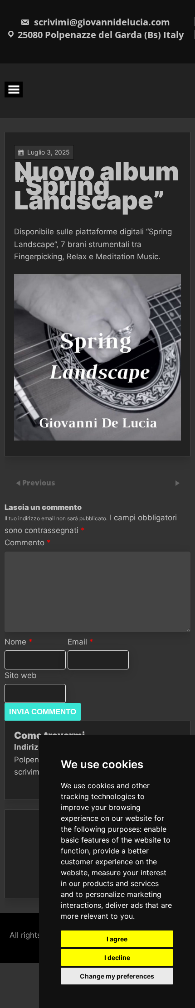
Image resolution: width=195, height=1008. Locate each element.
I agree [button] (117, 939)
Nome (19, 641)
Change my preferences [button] (117, 976)
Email (80, 641)
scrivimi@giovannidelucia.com (101, 22)
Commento (28, 542)
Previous (38, 483)
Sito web (21, 675)
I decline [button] (117, 957)
